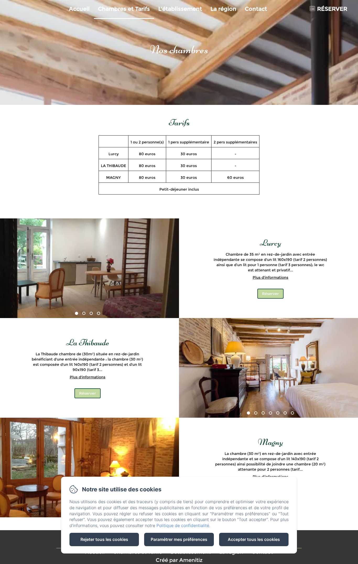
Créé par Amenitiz (179, 560)
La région (223, 9)
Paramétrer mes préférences (179, 539)
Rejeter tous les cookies (104, 539)
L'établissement (180, 9)
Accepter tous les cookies (254, 539)
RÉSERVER (332, 9)
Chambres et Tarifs (124, 9)
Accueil (79, 9)
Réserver (270, 293)
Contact (256, 9)
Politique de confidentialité (182, 525)
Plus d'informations (270, 277)
